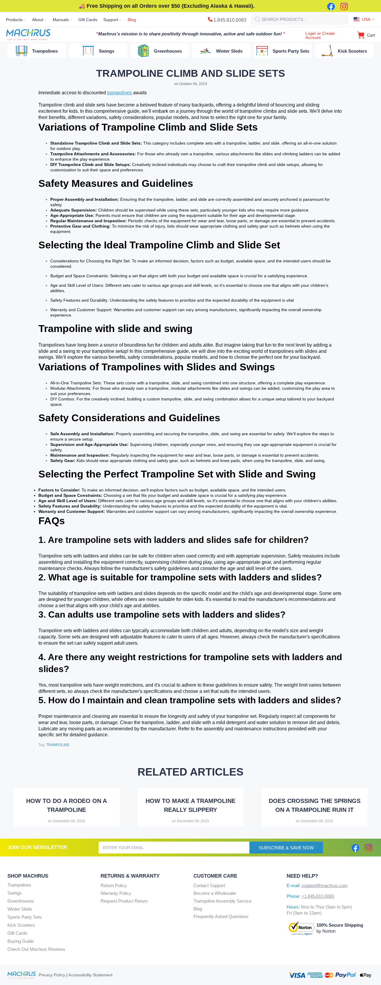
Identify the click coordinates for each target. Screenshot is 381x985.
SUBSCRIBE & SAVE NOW (286, 847)
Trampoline (57, 745)
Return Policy (114, 885)
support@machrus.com (325, 885)
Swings (14, 892)
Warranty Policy (116, 893)
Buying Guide (20, 941)
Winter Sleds (19, 909)
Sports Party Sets (24, 917)
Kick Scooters (21, 925)
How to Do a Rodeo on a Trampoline (66, 805)
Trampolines (19, 884)
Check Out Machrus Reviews (36, 949)
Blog (197, 908)
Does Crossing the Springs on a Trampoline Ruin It (314, 805)
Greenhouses (20, 900)
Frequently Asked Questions (221, 916)
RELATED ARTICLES (190, 772)
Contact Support (209, 885)
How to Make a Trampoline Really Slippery (190, 805)
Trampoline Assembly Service (222, 900)
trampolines (119, 92)
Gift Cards (17, 933)
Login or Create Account (320, 35)
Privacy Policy (52, 975)
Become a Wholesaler (214, 893)
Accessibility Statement (90, 975)
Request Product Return (124, 900)
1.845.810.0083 (229, 20)
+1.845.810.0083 (318, 896)
